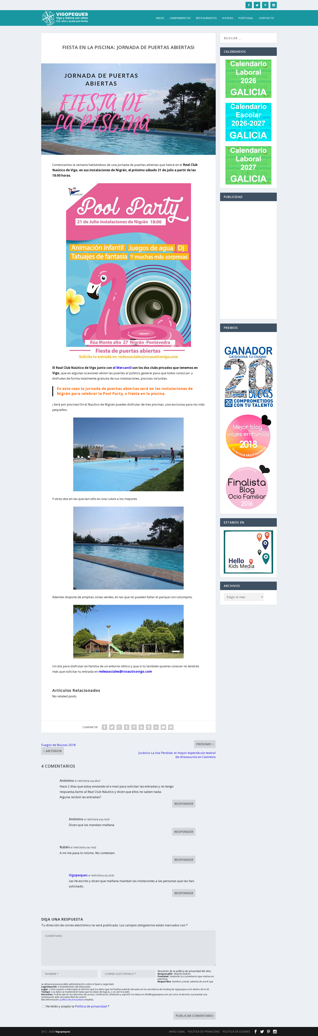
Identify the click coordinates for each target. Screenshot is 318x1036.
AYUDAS (227, 18)
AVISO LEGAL (177, 1031)
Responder (183, 804)
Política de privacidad (91, 1006)
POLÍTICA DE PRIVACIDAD (204, 1031)
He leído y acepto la (77, 1006)
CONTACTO (266, 18)
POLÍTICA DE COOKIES (236, 1031)
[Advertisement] (248, 260)
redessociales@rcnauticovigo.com (125, 671)
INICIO (160, 18)
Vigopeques (78, 875)
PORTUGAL (246, 18)
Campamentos (180, 18)
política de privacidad (71, 999)
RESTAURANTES (206, 18)
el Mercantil (122, 368)
